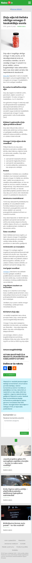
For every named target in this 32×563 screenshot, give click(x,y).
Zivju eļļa (6, 76)
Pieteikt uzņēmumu (8, 547)
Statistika (15, 550)
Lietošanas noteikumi (11, 544)
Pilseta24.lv (21, 540)
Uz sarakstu (10, 375)
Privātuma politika (22, 547)
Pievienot (24, 433)
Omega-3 (6, 272)
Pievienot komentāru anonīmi (13, 418)
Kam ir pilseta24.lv (10, 540)
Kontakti (22, 544)
